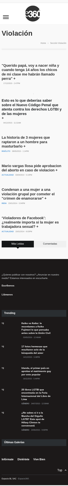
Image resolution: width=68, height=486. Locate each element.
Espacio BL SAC (9, 479)
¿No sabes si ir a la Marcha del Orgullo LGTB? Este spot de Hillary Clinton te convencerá (32, 419)
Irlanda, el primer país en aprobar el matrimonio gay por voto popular (36, 371)
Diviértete (23, 459)
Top (59, 470)
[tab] (18, 245)
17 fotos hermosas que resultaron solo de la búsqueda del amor (34, 349)
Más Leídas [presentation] (18, 243)
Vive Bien (39, 459)
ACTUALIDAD (8, 175)
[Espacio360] (34, 22)
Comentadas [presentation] (50, 243)
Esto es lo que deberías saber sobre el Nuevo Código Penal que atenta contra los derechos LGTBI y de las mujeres (32, 107)
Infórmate (8, 459)
